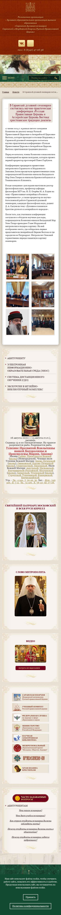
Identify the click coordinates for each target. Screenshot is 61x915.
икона (46, 453)
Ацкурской (32, 468)
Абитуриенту (16, 358)
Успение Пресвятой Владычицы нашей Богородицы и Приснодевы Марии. (30, 450)
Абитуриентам (17, 805)
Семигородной (24, 465)
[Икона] (30, 435)
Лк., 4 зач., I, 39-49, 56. (24, 480)
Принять (31, 897)
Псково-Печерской (42, 463)
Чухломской (37, 472)
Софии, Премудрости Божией (34, 456)
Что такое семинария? (30, 810)
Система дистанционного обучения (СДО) (25, 378)
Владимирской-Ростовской (23, 470)
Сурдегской (14, 475)
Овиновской (24, 463)
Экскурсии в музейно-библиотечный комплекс (25, 388)
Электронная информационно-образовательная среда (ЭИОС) (28, 367)
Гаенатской (23, 472)
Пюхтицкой (40, 465)
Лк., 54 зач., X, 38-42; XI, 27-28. (37, 482)
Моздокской (46, 470)
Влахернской (45, 475)
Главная (5, 92)
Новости (15, 92)
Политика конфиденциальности (30, 906)
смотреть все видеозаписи (29, 668)
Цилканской (47, 468)
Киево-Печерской (45, 461)
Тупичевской (29, 475)
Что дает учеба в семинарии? (30, 815)
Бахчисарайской (30, 477)
